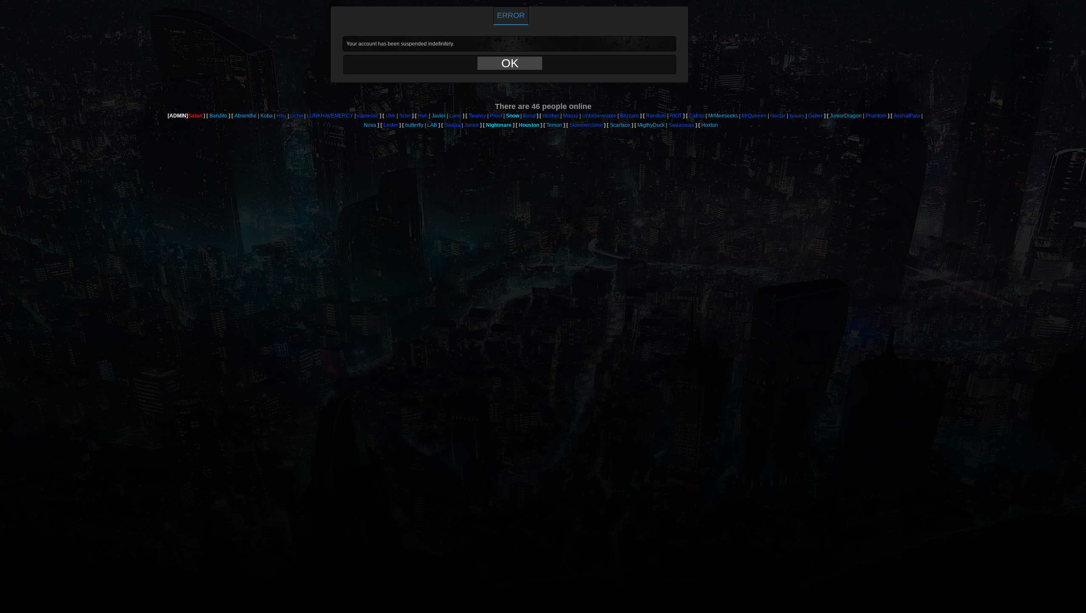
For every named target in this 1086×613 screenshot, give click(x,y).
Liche (296, 116)
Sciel (405, 116)
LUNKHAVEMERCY (330, 116)
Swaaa (452, 125)
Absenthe (245, 116)
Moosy (570, 116)
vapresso (367, 116)
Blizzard (629, 116)
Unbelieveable (599, 116)
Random (656, 116)
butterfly (414, 125)
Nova (370, 125)
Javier (439, 116)
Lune (455, 116)
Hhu (281, 116)
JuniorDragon (846, 116)
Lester (390, 125)
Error (511, 15)
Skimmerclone (586, 125)
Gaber (815, 116)
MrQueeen (754, 116)
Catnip (696, 116)
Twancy (477, 116)
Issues (796, 116)
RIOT (676, 116)
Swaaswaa (681, 125)
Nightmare (499, 125)
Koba (266, 116)
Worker (551, 116)
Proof (496, 116)
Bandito (218, 116)
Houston (529, 125)
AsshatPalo (907, 116)
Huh (423, 116)
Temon (554, 125)
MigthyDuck (651, 125)
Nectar (778, 116)
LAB (432, 125)
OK (510, 63)
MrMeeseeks (723, 116)
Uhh (390, 116)
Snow (512, 116)
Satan (195, 116)
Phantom (876, 116)
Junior (471, 125)
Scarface (620, 125)
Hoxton (709, 125)
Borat (529, 116)
